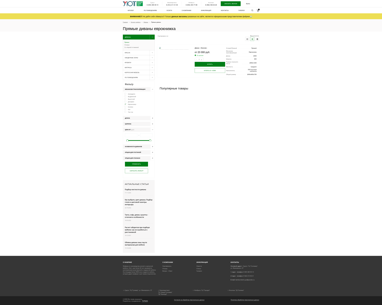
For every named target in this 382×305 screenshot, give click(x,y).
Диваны (146, 22)
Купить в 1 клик (210, 70)
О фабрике (127, 262)
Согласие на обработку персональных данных (189, 300)
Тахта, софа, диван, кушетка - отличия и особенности (136, 216)
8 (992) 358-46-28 (211, 5)
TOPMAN (145, 301)
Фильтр (129, 84)
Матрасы (128, 67)
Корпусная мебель (132, 72)
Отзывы (164, 268)
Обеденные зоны (131, 58)
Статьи (198, 268)
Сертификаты (166, 266)
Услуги (169, 10)
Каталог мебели (135, 22)
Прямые (126, 42)
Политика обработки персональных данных (245, 300)
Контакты (225, 10)
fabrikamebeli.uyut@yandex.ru (245, 280)
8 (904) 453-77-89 (191, 5)
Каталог (131, 10)
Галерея (241, 10)
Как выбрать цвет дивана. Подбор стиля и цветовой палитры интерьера (138, 202)
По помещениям (150, 10)
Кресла (127, 53)
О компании (186, 10)
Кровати (128, 62)
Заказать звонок (230, 4)
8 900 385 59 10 (248, 272)
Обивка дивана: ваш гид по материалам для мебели (136, 243)
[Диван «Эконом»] (174, 47)
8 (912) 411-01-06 (172, 5)
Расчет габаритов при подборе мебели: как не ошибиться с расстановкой (137, 229)
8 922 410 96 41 (248, 276)
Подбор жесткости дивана (135, 189)
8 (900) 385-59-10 (152, 5)
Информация (206, 10)
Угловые (126, 45)
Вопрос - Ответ (167, 271)
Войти (248, 4)
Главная (125, 22)
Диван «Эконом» (201, 48)
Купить (210, 64)
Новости (199, 266)
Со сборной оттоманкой (131, 47)
